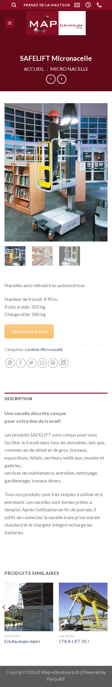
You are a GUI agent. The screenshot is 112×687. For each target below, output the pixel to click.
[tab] (56, 399)
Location (32, 349)
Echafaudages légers (22, 641)
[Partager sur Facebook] (21, 363)
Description (18, 398)
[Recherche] (14, 5)
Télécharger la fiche (29, 331)
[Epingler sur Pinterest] (53, 363)
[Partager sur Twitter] (31, 363)
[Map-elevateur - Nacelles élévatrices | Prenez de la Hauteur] (56, 23)
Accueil (34, 69)
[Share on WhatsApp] (10, 363)
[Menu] (10, 23)
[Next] (98, 172)
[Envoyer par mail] (42, 363)
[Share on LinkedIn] (64, 363)
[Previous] (14, 172)
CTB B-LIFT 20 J (74, 641)
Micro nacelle (69, 69)
